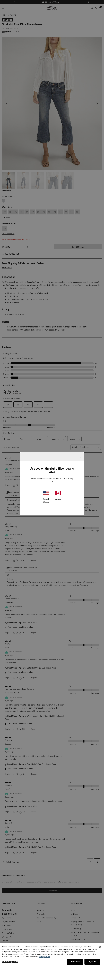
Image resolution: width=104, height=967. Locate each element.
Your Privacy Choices (10, 962)
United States (46, 500)
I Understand (75, 962)
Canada (58, 499)
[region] (52, 955)
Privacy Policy (44, 957)
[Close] (100, 947)
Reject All (92, 962)
